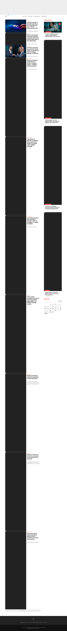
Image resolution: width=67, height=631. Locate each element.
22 (50, 310)
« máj (45, 313)
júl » (47, 313)
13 (45, 308)
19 (60, 308)
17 (55, 308)
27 (45, 312)
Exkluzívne (30, 16)
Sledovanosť (44, 16)
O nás (27, 622)
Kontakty (45, 622)
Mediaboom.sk (22, 622)
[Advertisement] (33, 7)
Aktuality (25, 16)
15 (50, 308)
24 (55, 310)
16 (52, 308)
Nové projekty (37, 16)
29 (50, 312)
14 (47, 308)
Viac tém (23, 610)
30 (52, 312)
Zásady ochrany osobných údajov (36, 622)
